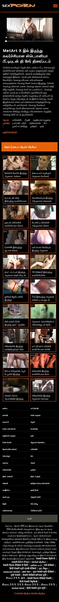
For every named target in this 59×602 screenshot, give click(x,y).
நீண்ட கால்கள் (8, 476)
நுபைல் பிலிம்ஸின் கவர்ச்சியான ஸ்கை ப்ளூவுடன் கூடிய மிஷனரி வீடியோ (14, 227)
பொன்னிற (34, 429)
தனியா (5, 408)
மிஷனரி (5, 483)
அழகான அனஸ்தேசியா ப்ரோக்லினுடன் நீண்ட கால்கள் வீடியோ (43, 324)
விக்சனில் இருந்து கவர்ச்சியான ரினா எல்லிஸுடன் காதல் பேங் (43, 374)
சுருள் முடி (6, 497)
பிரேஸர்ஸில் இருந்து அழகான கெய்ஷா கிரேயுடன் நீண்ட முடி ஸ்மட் (41, 400)
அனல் (33, 463)
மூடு (42, 126)
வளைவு (5, 463)
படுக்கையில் (35, 123)
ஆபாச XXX (19, 525)
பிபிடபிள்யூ (34, 504)
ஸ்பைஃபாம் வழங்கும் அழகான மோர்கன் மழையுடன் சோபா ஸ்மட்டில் (41, 178)
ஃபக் (29, 518)
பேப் (45, 123)
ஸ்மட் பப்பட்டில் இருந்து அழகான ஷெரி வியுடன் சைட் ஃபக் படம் (15, 275)
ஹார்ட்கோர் (34, 490)
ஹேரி (4, 504)
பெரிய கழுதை (35, 415)
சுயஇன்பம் (6, 490)
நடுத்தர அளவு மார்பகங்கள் (40, 483)
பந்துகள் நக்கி (36, 497)
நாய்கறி (5, 415)
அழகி (27, 120)
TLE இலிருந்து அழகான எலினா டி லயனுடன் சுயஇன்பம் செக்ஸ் (43, 300)
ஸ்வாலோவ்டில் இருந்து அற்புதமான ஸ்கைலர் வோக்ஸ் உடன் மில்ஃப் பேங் (42, 202)
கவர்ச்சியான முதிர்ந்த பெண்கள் (27, 542)
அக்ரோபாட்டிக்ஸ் (36, 510)
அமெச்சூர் (6, 456)
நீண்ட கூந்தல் (35, 476)
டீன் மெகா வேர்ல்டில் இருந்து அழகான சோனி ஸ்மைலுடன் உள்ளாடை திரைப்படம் (42, 252)
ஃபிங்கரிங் (17, 120)
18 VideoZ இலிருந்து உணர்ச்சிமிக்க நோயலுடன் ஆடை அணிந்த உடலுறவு (42, 277)
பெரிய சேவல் (7, 442)
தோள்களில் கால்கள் (10, 449)
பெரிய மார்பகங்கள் (9, 429)
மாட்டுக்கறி (35, 408)
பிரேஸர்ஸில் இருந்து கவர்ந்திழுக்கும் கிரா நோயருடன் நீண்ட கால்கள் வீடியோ (14, 351)
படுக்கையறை (7, 510)
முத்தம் (33, 126)
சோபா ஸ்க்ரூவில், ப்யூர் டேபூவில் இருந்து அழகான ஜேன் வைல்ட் (15, 374)
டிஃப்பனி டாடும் (19, 123)
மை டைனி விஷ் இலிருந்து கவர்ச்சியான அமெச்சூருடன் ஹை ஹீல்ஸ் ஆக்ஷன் (16, 202)
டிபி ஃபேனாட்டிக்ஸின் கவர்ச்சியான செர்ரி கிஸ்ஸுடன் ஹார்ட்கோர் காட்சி (42, 351)
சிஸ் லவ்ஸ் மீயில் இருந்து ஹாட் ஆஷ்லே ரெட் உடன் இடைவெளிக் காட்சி (16, 326)
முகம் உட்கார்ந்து (19, 126)
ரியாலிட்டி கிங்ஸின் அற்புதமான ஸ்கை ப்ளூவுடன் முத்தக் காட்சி (41, 227)
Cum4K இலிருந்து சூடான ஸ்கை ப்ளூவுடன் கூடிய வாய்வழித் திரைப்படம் (15, 252)
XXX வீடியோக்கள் (15, 529)
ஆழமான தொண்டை (38, 442)
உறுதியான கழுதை (42, 120)
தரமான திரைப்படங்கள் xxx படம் (30, 538)
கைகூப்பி (6, 422)
